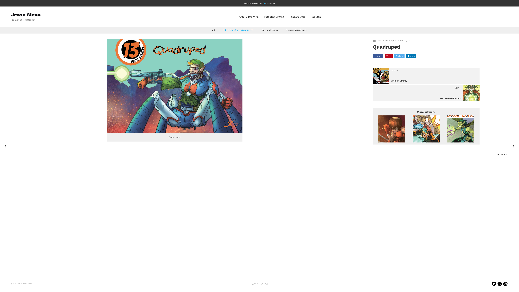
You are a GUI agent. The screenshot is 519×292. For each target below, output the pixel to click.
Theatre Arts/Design (296, 30)
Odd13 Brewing (249, 16)
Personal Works (274, 16)
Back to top (260, 283)
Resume (316, 16)
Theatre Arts (297, 16)
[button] (502, 154)
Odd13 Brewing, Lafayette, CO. (238, 30)
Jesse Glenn (26, 15)
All (213, 30)
